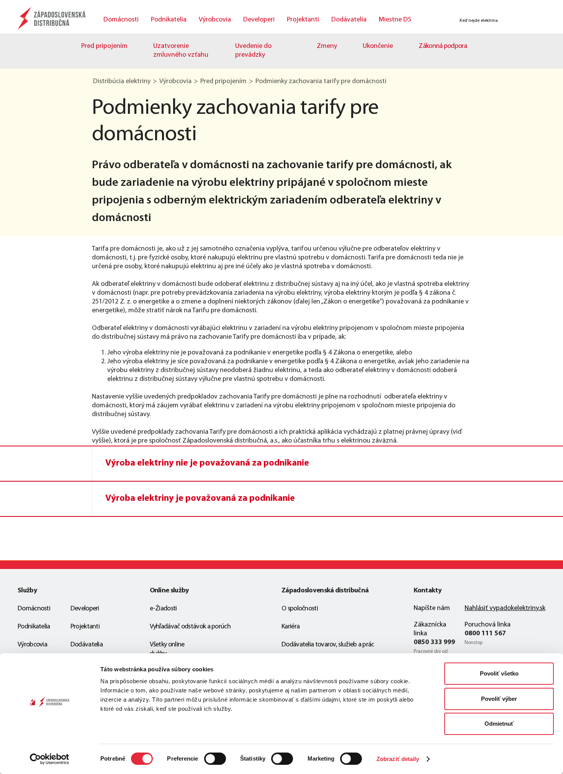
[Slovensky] (533, 20)
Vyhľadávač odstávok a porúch (190, 626)
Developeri (259, 19)
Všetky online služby (167, 649)
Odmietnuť (499, 723)
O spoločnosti (300, 608)
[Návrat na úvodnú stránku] (53, 18)
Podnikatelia (169, 19)
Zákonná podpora (443, 46)
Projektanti (303, 19)
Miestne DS (395, 19)
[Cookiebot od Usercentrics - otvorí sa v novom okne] (49, 759)
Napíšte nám (432, 608)
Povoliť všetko (499, 673)
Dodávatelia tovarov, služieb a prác (328, 644)
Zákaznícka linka (430, 629)
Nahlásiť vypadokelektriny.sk (505, 608)
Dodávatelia (349, 19)
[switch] (215, 759)
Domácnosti (121, 19)
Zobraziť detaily (397, 759)
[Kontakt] (512, 21)
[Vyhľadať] (433, 21)
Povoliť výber (499, 698)
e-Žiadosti (163, 608)
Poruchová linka (488, 624)
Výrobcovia (215, 19)
